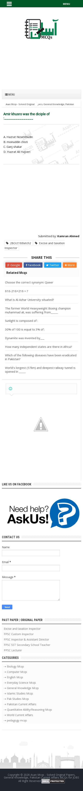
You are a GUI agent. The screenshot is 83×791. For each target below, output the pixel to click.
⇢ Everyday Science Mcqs (20, 682)
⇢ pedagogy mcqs (15, 720)
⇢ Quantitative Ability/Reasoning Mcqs (28, 709)
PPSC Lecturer (13, 650)
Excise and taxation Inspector (34, 245)
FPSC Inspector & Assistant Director (26, 639)
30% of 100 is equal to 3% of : (25, 329)
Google (15, 265)
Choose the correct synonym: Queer (29, 282)
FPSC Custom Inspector (19, 634)
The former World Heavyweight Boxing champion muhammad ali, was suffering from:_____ (38, 310)
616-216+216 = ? (16, 291)
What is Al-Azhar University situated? (29, 300)
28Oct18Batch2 (19, 243)
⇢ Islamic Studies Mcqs (18, 693)
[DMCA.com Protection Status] (53, 781)
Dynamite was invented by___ (24, 338)
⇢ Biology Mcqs (14, 666)
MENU (66, 4)
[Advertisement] (41, 63)
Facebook (34, 265)
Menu (11, 94)
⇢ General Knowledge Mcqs (21, 688)
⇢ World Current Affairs (18, 715)
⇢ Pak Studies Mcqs (16, 699)
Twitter (53, 265)
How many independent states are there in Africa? (38, 347)
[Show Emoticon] (10, 389)
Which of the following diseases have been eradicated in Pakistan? (40, 357)
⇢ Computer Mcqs (15, 672)
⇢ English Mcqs (13, 677)
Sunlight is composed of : (21, 321)
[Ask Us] (41, 514)
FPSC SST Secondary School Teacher (27, 645)
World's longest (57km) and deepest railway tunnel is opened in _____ (40, 369)
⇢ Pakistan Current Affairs (20, 704)
